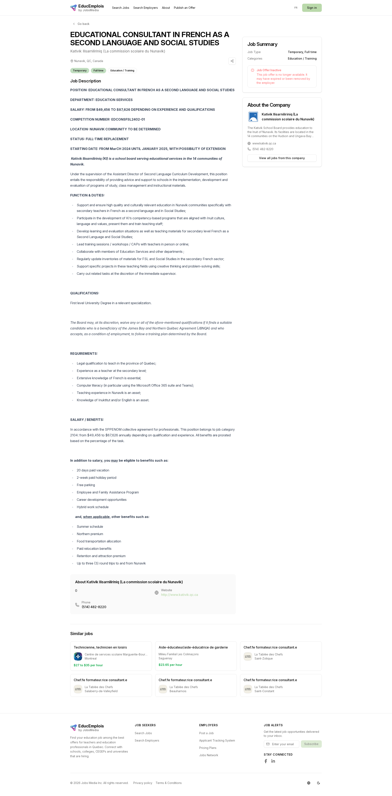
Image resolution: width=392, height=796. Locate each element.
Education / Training (122, 70)
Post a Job (206, 733)
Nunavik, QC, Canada (88, 61)
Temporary (80, 70)
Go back (83, 23)
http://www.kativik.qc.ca (179, 595)
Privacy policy (142, 783)
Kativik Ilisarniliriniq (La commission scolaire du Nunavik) (117, 51)
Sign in (312, 7)
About (166, 7)
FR (296, 7)
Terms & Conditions (169, 783)
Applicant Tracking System (217, 740)
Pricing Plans (207, 747)
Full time (99, 70)
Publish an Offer (184, 7)
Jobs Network (208, 755)
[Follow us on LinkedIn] (273, 761)
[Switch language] (308, 783)
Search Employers (145, 7)
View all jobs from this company (282, 158)
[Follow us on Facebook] (266, 761)
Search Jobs (120, 7)
